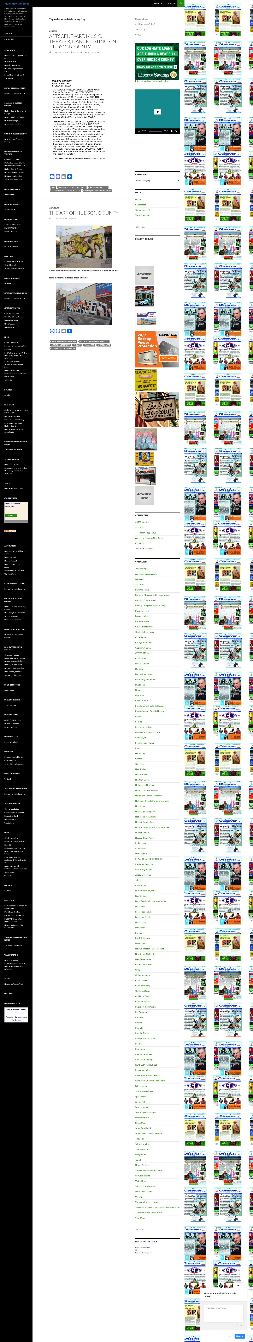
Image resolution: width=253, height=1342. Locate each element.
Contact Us (171, 3)
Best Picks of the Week (145, 600)
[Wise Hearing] (145, 476)
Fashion (138, 721)
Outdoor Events (142, 1001)
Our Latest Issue (142, 991)
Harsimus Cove (10, 62)
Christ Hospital (10, 265)
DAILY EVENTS (142, 663)
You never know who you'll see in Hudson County (157, 1207)
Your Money (140, 1218)
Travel (138, 1160)
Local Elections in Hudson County (150, 901)
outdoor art (104, 345)
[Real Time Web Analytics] (10, 531)
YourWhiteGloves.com (13, 179)
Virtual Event (141, 1181)
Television (139, 1138)
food (137, 748)
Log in (138, 199)
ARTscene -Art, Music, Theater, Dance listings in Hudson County (82, 41)
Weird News (9, 377)
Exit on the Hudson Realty (14, 420)
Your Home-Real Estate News (148, 1212)
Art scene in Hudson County (64, 341)
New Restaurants (143, 959)
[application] (157, 111)
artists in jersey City (98, 187)
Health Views (141, 769)
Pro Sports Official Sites (146, 1038)
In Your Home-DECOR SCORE (149, 859)
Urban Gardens (142, 1165)
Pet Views (139, 1017)
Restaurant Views (143, 1070)
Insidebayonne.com (144, 864)
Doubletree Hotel (11, 320)
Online (138, 970)
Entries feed (140, 204)
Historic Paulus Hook (12, 65)
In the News (140, 848)
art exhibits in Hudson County (72, 187)
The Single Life (141, 1149)
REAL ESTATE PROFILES (146, 1065)
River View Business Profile (147, 1075)
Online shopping (142, 975)
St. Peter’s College (11, 121)
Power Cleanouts (10, 231)
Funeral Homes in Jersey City (15, 346)
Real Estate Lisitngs (144, 1059)
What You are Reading (145, 1186)
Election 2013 (141, 700)
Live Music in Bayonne (145, 890)
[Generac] (157, 349)
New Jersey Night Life (145, 954)
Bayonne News (142, 589)
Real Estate (140, 1049)
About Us (158, 3)
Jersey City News (143, 875)
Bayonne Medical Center (13, 261)
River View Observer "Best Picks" (150, 1080)
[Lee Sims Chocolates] (157, 409)
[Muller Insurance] (144, 458)
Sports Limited (141, 1107)
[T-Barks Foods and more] (146, 379)
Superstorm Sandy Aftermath (148, 1133)
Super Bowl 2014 (143, 1128)
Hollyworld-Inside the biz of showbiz (152, 801)
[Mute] (171, 131)
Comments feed (142, 210)
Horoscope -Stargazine (145, 811)
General (53, 31)
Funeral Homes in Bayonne (14, 93)
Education (140, 695)
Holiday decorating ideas (146, 790)
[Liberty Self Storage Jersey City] (146, 318)
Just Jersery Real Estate (13, 450)
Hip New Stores (142, 779)
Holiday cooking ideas (145, 785)
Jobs (137, 880)
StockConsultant (12, 504)
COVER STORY (142, 653)
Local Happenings (143, 911)
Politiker (7, 395)
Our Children (141, 980)
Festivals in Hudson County (147, 732)
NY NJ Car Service (11, 465)
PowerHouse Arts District (14, 75)
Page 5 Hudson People (145, 1006)
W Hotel (7, 283)
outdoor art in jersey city (63, 348)
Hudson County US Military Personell (152, 827)
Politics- (139, 1022)
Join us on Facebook (144, 548)
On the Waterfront (143, 964)
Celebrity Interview (144, 626)
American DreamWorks (146, 574)
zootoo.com (9, 194)
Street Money (141, 1123)
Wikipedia (8, 380)
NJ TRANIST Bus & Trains (14, 172)
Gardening (140, 753)
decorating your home (145, 679)
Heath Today (141, 774)
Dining (138, 690)
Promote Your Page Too (143, 1253)
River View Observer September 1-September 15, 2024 (15, 364)
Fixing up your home (144, 743)
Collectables (141, 637)
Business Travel (142, 611)
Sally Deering (141, 1086)
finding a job (140, 737)
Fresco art (89, 345)
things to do (140, 1154)
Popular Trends (142, 1033)
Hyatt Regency (10, 324)
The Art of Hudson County (83, 213)
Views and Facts (142, 1175)
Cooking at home (143, 648)
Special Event (141, 1096)
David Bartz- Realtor (12, 416)
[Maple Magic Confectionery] (146, 439)
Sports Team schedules (145, 1112)
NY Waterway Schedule (13, 176)
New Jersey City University (14, 117)
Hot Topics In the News (145, 816)
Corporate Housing (11, 159)
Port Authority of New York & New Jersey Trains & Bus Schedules (15, 355)
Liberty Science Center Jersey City (66, 191)
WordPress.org (142, 215)
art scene (139, 579)
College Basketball (143, 642)
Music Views (141, 943)
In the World (141, 853)
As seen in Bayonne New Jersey (149, 538)
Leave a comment (91, 52)
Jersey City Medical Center (14, 268)
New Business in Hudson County (150, 948)
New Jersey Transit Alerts (13, 488)
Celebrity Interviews (144, 632)
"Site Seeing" (141, 568)
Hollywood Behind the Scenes (148, 795)
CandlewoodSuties (11, 313)
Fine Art (77, 345)
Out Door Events (143, 996)
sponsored (140, 1101)
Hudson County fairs (144, 822)
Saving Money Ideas (144, 1091)
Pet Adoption (141, 1012)
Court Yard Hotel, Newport (14, 317)
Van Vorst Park (10, 78)
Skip (230, 1336)
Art (53, 187)
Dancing (139, 669)
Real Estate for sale (143, 1054)
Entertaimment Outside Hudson (149, 706)
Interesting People (143, 869)
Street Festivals (142, 1117)
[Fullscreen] (176, 131)
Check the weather (11, 342)
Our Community (142, 985)
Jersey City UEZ (10, 209)
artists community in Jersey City (94, 341)
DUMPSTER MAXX (11, 228)
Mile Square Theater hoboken (97, 191)
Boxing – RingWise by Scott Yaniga (150, 605)
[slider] (155, 131)
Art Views (54, 208)
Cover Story (140, 658)
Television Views (142, 1144)
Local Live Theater (143, 917)
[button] (157, 112)
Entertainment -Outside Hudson (149, 711)
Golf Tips (139, 764)
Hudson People (142, 832)
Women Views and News (146, 1202)
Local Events (141, 906)
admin (75, 52)
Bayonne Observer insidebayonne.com (152, 595)
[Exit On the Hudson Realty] (144, 296)
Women (138, 1197)
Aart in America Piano (12, 224)
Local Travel (140, 922)
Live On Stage (141, 896)
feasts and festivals (143, 727)
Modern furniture (11, 246)
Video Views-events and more (148, 1170)
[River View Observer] (136, 1250)
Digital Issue (140, 684)
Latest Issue (140, 885)
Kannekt (7, 349)
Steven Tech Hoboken (12, 124)
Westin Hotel (9, 327)
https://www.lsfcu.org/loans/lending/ (152, 81)
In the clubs (140, 843)
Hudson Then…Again (144, 838)
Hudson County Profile (13, 169)
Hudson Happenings (147, 532)
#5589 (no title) (142, 522)
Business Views (142, 621)
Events (138, 716)
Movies (138, 933)
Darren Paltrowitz (143, 674)
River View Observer (16, 3)
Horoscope (140, 806)
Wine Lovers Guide (143, 1191)
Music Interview (142, 938)
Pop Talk (139, 1028)
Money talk (140, 927)
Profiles (138, 1043)
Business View (141, 616)
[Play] (139, 131)
